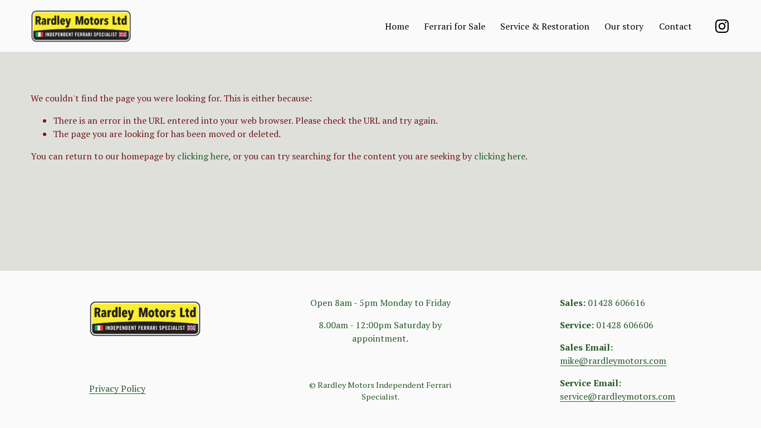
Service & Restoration (544, 26)
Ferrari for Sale (454, 26)
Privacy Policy (117, 388)
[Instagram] (722, 26)
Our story (623, 26)
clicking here (202, 156)
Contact (675, 26)
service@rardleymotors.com (617, 396)
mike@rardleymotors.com (613, 360)
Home (397, 26)
